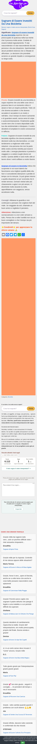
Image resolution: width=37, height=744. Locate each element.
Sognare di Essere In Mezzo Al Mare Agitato (17, 567)
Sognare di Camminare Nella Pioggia (15, 590)
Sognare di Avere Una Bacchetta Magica (16, 658)
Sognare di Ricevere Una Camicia (14, 696)
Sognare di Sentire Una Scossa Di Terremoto (17, 714)
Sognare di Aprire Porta (10, 549)
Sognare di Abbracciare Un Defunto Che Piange (18, 614)
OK (23, 742)
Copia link (18, 509)
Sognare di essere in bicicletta (14, 166)
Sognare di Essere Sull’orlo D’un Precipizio (16, 732)
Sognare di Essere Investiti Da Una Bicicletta (16, 22)
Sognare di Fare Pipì (9, 676)
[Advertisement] (18, 80)
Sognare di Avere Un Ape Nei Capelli (15, 640)
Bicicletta (10, 397)
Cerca (30, 13)
